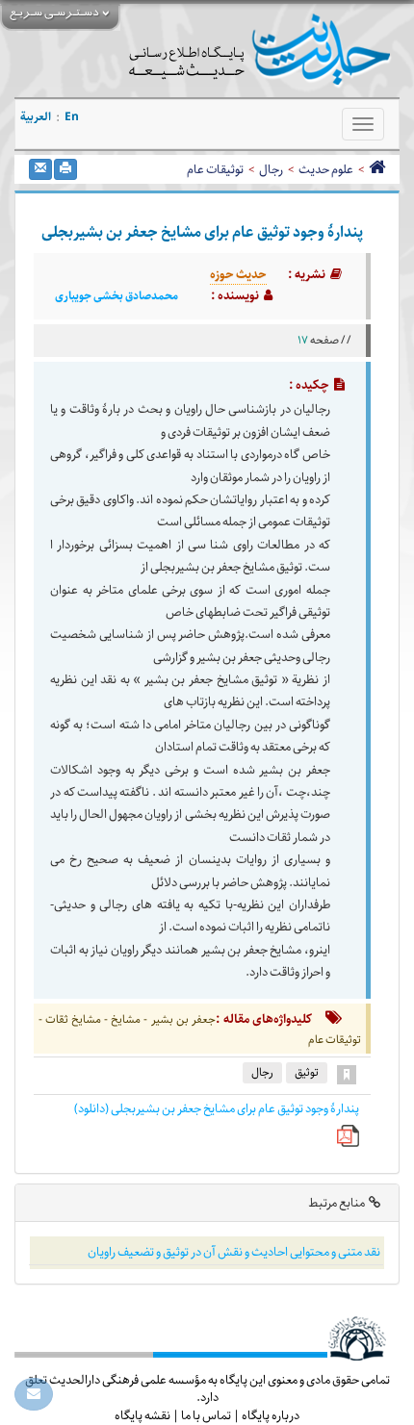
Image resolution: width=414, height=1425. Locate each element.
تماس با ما (206, 1415)
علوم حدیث (325, 169)
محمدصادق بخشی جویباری (116, 296)
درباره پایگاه (270, 1415)
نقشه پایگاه (142, 1415)
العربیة (35, 117)
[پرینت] (65, 169)
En (72, 117)
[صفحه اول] (377, 169)
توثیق (307, 1072)
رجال (271, 169)
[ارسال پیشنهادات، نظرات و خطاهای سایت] (33, 1394)
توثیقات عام (215, 169)
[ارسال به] (40, 169)
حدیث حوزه (238, 274)
